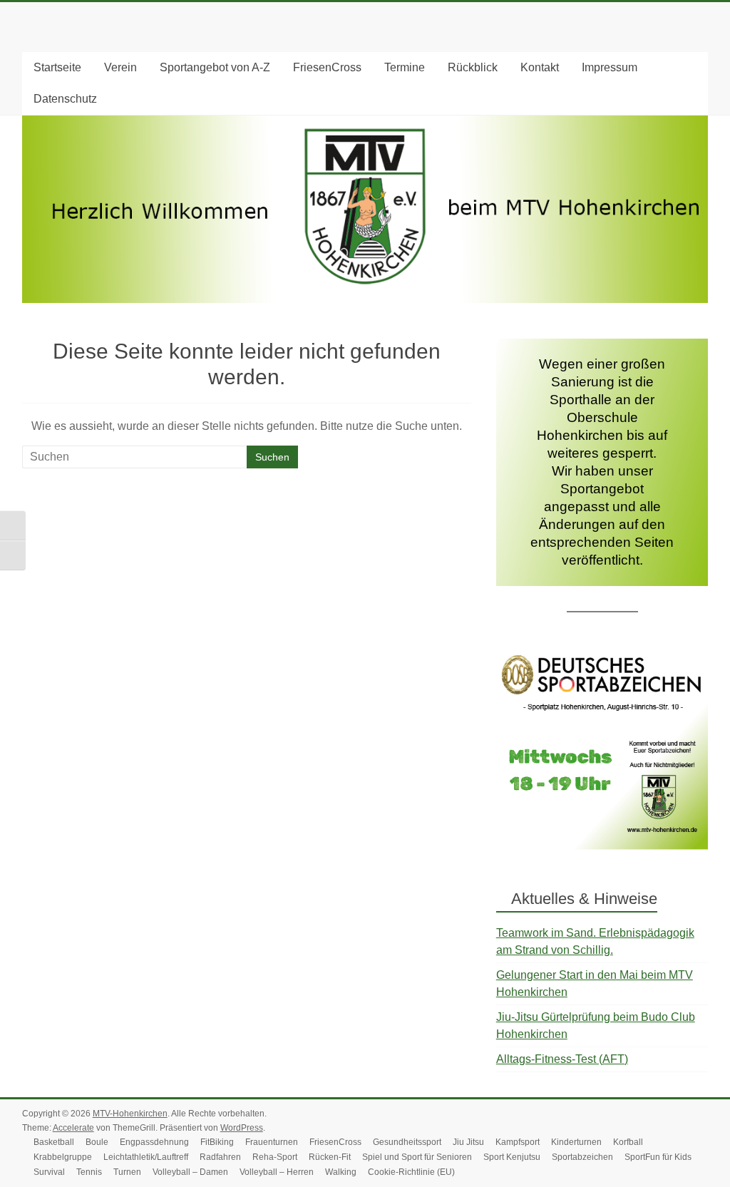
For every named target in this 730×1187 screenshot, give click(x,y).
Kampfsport (517, 1142)
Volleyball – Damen (190, 1172)
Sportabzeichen (582, 1157)
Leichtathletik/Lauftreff (145, 1157)
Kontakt (539, 67)
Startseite (57, 67)
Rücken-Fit (330, 1157)
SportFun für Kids (658, 1157)
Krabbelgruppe (63, 1157)
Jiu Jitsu (468, 1142)
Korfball (628, 1142)
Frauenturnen (271, 1142)
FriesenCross (327, 67)
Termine (404, 67)
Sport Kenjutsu (511, 1157)
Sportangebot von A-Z (215, 67)
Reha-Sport (274, 1157)
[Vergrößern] (689, 669)
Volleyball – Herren (277, 1172)
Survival (49, 1172)
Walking (340, 1172)
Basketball (54, 1142)
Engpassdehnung (154, 1142)
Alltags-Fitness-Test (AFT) (562, 1059)
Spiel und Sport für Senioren (417, 1157)
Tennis (89, 1172)
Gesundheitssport (407, 1142)
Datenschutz (65, 99)
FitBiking (217, 1142)
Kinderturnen (576, 1142)
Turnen (127, 1172)
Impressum (609, 67)
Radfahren (220, 1157)
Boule (97, 1142)
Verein (120, 67)
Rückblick (473, 67)
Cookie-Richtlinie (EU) (411, 1172)
